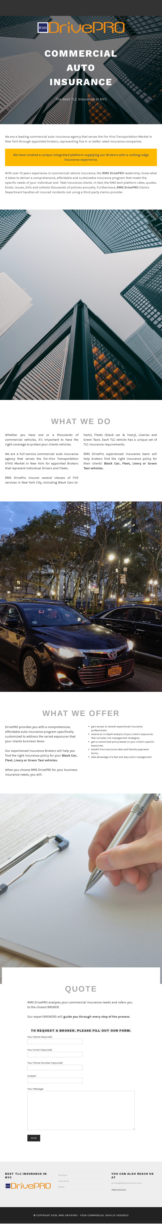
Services (62, 1175)
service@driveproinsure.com (126, 1183)
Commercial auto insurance (81, 68)
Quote (61, 1187)
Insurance (63, 1181)
